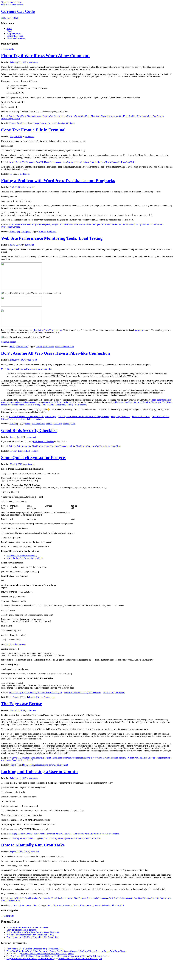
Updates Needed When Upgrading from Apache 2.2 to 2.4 (34, 898)
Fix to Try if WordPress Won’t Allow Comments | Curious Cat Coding (37, 951)
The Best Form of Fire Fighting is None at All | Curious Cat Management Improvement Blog (46, 956)
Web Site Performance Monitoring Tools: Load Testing (51, 238)
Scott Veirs (11, 949)
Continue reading (10, 342)
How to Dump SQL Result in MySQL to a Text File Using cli (35, 692)
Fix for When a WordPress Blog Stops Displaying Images (92, 116)
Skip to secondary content (12, 5)
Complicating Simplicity (115, 758)
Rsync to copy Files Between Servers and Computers (84, 898)
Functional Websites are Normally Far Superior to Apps (32, 416)
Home (9, 28)
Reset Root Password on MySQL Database (82, 692)
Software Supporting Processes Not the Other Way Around (78, 758)
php (18, 231)
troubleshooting (58, 123)
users (73, 423)
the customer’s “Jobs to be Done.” (57, 402)
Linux (47, 838)
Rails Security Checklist (43, 441)
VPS (99, 838)
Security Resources (15, 36)
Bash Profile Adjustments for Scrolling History (129, 898)
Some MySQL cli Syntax (114, 692)
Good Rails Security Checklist (29, 430)
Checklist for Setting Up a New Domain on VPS (53, 446)
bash (50, 905)
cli (11, 174)
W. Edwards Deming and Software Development (30, 758)
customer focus (38, 423)
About (9, 31)
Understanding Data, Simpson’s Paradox (132, 402)
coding (28, 423)
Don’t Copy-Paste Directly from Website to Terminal (96, 834)
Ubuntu (29, 838)
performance (48, 346)
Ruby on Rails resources (19, 446)
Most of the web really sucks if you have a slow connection (26, 369)
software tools (22, 346)
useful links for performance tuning (22, 555)
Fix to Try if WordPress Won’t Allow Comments (45, 55)
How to (13, 123)
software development (58, 765)
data (33, 697)
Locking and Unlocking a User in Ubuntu (85, 162)
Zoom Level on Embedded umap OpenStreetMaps (40, 949)
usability (13, 423)
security (35, 451)
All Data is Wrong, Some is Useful (40, 405)
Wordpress (21, 123)
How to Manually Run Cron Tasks (120, 162)
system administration (64, 346)
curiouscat (33, 62)
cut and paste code (64, 905)
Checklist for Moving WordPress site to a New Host (98, 446)
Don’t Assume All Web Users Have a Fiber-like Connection (55, 353)
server (12, 346)
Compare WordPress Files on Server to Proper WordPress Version (37, 116)
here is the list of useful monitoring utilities (25, 558)
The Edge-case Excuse (21, 703)
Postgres (16, 697)
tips (48, 123)
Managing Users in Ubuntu (20, 834)
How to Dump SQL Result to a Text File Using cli (80, 958)
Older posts (7, 49)
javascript (58, 423)
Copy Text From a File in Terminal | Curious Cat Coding (31, 958)
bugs (37, 123)
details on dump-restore (16, 644)
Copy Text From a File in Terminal (33, 129)
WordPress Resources (16, 38)
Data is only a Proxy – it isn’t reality (71, 405)
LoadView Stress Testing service (48, 330)
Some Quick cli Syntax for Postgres (33, 457)
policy (12, 765)
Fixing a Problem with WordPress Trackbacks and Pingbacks (58, 180)
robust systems (41, 765)
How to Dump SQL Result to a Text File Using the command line (37, 162)
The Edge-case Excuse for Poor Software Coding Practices (83, 416)
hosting (39, 346)
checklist (13, 451)
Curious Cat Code (18, 11)
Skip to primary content (11, 2)
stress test (139, 330)
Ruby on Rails (24, 451)
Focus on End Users (141, 416)
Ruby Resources (14, 33)
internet (49, 423)
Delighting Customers (120, 416)
